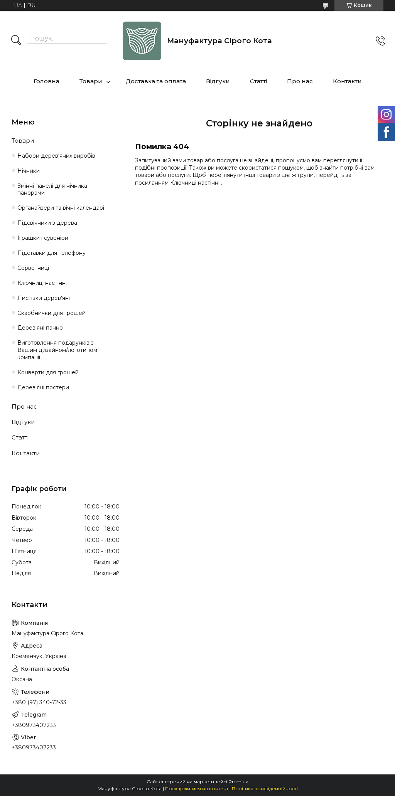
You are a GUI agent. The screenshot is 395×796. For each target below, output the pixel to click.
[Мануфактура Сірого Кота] (142, 41)
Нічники (28, 170)
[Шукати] (16, 41)
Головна (46, 81)
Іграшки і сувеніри (42, 237)
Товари (90, 81)
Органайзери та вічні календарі (60, 207)
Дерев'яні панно (40, 327)
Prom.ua (238, 781)
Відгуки (218, 81)
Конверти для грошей (48, 372)
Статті (258, 81)
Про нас (300, 81)
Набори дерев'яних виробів (56, 155)
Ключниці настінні (195, 182)
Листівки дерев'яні (43, 298)
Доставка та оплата (156, 81)
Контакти (347, 81)
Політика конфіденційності (265, 788)
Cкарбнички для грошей (51, 313)
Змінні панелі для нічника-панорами (53, 189)
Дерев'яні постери (43, 387)
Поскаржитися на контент (196, 788)
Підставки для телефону (51, 252)
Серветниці (33, 267)
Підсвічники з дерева (47, 222)
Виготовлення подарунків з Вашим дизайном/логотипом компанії (57, 350)
